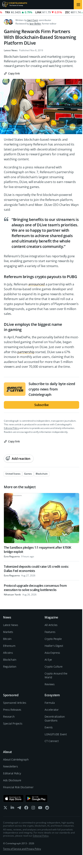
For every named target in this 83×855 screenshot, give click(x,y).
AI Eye (48, 659)
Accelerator (51, 709)
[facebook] (26, 808)
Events (49, 727)
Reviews (50, 684)
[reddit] (47, 808)
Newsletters (10, 766)
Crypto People (53, 639)
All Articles (51, 625)
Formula (50, 703)
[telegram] (19, 808)
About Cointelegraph (16, 759)
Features (50, 632)
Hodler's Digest (54, 646)
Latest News (11, 50)
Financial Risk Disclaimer (18, 787)
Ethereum (9, 646)
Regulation (9, 666)
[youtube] (40, 808)
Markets (8, 632)
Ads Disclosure (12, 780)
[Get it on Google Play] (36, 798)
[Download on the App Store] (13, 798)
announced (36, 284)
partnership (25, 352)
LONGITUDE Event (56, 734)
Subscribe (41, 405)
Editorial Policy (11, 428)
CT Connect (52, 741)
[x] (5, 808)
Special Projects (12, 723)
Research (8, 716)
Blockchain (9, 659)
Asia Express (52, 652)
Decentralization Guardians (55, 718)
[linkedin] (12, 808)
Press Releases (12, 709)
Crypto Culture (54, 666)
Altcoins (8, 652)
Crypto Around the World (56, 675)
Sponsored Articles (14, 703)
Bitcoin (7, 639)
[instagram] (33, 808)
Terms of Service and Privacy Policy (22, 848)
